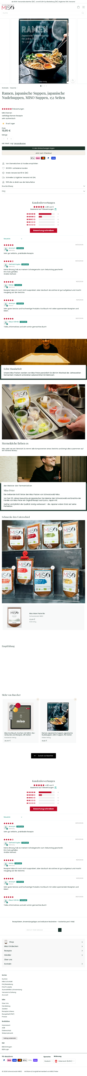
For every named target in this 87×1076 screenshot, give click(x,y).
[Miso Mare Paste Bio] (43, 617)
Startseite (5, 88)
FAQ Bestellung (7, 984)
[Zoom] (73, 80)
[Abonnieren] (60, 930)
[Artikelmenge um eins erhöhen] (11, 139)
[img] (8, 245)
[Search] (83, 13)
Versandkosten (20, 143)
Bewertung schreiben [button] (43, 230)
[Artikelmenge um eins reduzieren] (4, 139)
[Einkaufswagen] (78, 7)
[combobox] (43, 13)
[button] (7, 109)
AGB (3, 1028)
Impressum (6, 1025)
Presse (4, 1017)
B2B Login (5, 1049)
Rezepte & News (8, 1011)
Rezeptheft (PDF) (8, 1014)
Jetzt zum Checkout (43, 153)
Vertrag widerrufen (10, 1038)
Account (5, 995)
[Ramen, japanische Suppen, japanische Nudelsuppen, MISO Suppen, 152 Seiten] (16, 669)
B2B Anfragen (7, 1047)
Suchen (4, 979)
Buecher (13, 88)
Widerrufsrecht (7, 1033)
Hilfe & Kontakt (7, 981)
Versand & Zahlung (9, 992)
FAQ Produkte (7, 987)
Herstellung (6, 1006)
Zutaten (5, 1009)
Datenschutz (6, 1030)
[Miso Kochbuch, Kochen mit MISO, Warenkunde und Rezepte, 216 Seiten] (20, 721)
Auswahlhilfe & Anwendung (12, 990)
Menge (4, 135)
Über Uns (5, 1003)
